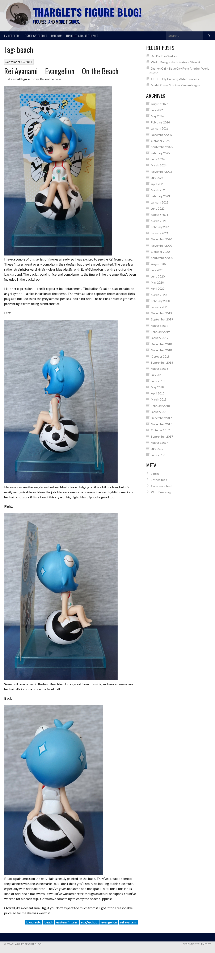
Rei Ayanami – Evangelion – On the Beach (61, 70)
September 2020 (162, 257)
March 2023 (158, 190)
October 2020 (160, 251)
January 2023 (159, 202)
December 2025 (161, 134)
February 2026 (160, 122)
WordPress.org (161, 492)
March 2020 (158, 295)
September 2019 (162, 319)
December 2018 (161, 344)
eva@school (89, 922)
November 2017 (161, 424)
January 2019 (159, 338)
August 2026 (159, 104)
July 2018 (157, 375)
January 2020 (159, 307)
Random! (56, 35)
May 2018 (157, 387)
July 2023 (157, 177)
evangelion (109, 922)
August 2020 (159, 264)
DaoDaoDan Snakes (164, 56)
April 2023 (157, 184)
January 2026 (159, 128)
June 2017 (158, 455)
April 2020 (157, 288)
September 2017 (162, 436)
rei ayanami (128, 922)
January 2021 (159, 233)
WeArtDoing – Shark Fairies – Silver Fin (176, 62)
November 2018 (161, 350)
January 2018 (159, 412)
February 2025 (160, 153)
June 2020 (158, 276)
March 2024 (158, 165)
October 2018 (160, 356)
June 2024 (158, 159)
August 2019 (159, 325)
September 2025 (162, 147)
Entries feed (159, 479)
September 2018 (162, 362)
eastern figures (67, 922)
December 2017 (161, 418)
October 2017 (160, 430)
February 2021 (160, 227)
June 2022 (158, 208)
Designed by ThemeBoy (197, 944)
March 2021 (158, 221)
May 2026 (157, 116)
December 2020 (161, 239)
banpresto (33, 922)
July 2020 (157, 270)
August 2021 (159, 215)
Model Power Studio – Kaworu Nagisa (175, 85)
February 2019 (160, 331)
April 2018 (157, 393)
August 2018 (159, 368)
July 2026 (157, 110)
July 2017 (157, 448)
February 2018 (160, 405)
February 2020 (160, 301)
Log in (155, 473)
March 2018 (158, 399)
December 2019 (161, 313)
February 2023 (160, 196)
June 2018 (158, 381)
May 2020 (157, 282)
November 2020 (161, 245)
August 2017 (159, 442)
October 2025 (160, 141)
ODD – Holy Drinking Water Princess (175, 79)
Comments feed (161, 486)
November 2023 (161, 171)
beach (48, 922)
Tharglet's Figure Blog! (87, 12)
